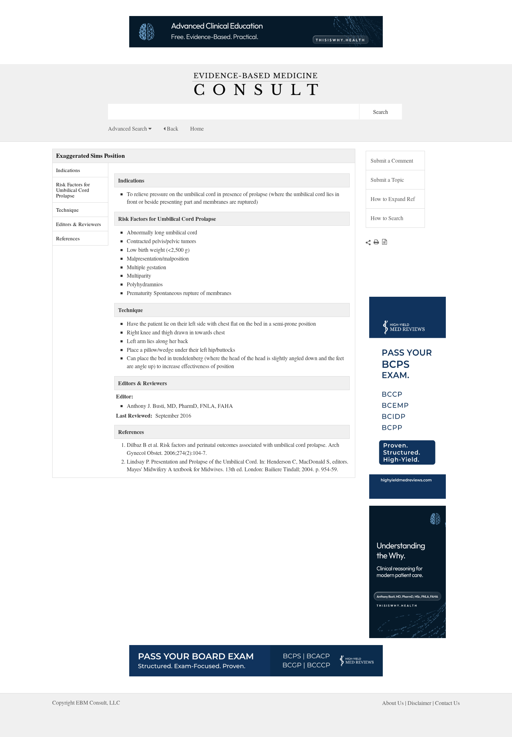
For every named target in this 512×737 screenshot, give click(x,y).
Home (197, 128)
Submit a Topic (387, 179)
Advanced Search (128, 128)
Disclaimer (419, 702)
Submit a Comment (392, 160)
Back (171, 128)
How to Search (387, 218)
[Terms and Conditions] (383, 241)
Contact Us (447, 702)
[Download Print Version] (375, 241)
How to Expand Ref (393, 198)
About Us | (395, 702)
